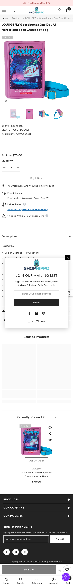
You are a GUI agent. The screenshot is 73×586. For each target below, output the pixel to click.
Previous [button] (2, 114)
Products (16, 18)
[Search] (13, 10)
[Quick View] (50, 439)
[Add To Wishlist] (67, 569)
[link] (19, 396)
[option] (36, 3)
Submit (60, 539)
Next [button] (70, 114)
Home (5, 18)
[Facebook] (6, 552)
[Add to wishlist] (50, 427)
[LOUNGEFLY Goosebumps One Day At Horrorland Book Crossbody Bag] (36, 441)
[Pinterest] (24, 552)
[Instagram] (15, 552)
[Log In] (59, 10)
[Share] (58, 570)
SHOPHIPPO (35, 561)
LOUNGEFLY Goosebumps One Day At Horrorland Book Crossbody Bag (37, 474)
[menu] (4, 10)
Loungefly (17, 125)
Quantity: (8, 160)
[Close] (67, 257)
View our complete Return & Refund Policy (27, 209)
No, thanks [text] (38, 321)
